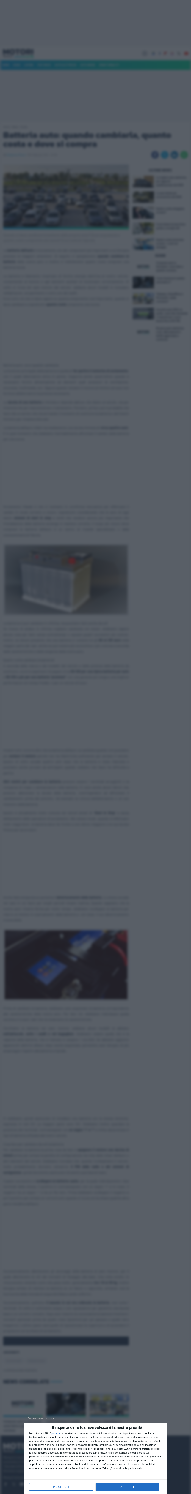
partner (55, 1433)
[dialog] (95, 1458)
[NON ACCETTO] (41, 1418)
